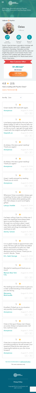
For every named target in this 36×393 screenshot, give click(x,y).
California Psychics (25, 362)
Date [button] (9, 97)
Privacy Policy (18, 382)
